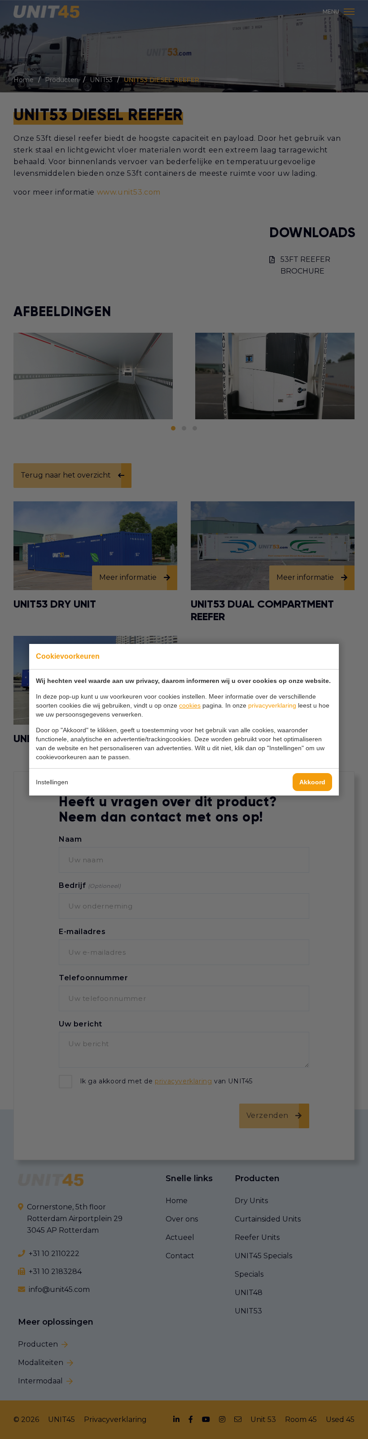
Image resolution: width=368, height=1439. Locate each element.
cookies (190, 705)
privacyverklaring (272, 705)
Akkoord (312, 782)
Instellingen (52, 782)
